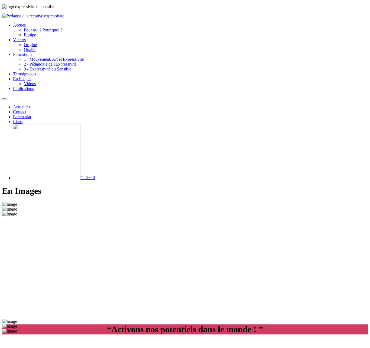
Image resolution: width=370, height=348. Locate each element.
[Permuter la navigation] (4, 99)
